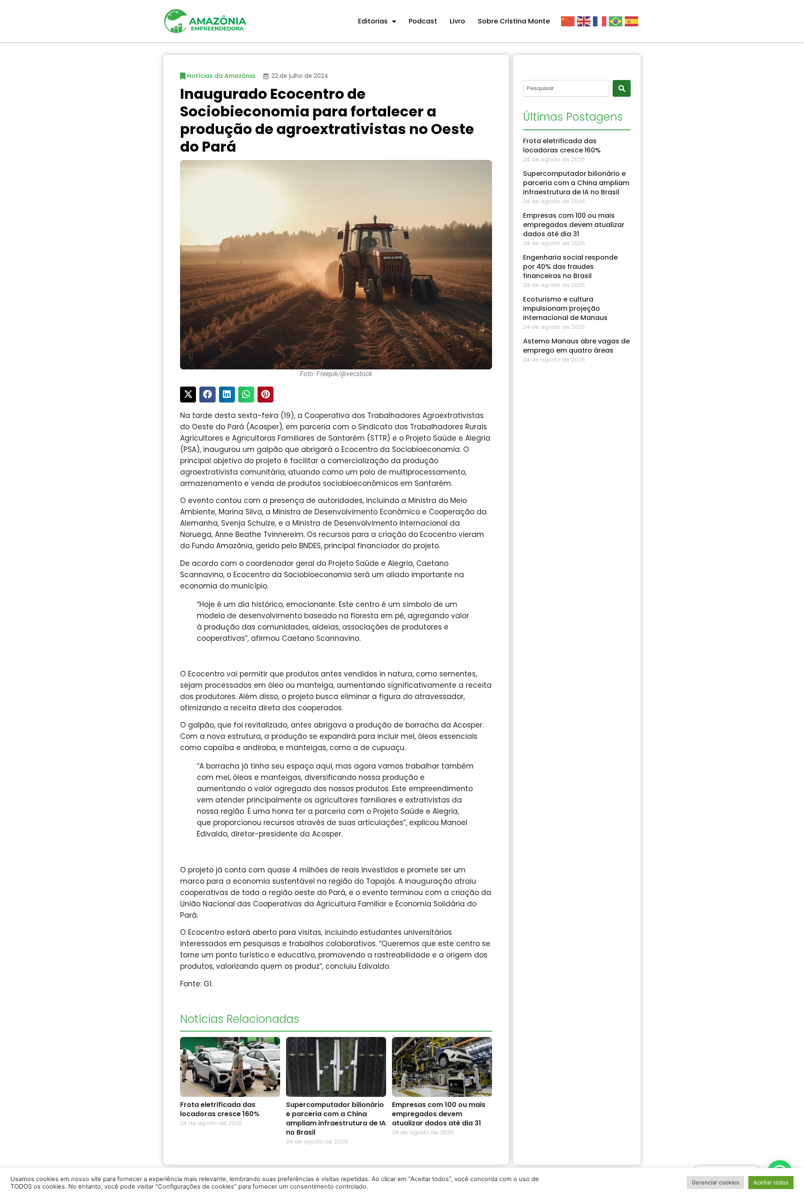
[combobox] (566, 88)
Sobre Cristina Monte (514, 21)
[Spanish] (633, 21)
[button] (188, 394)
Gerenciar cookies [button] (715, 1182)
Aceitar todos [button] (771, 1182)
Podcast (423, 21)
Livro (457, 21)
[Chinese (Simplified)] (569, 21)
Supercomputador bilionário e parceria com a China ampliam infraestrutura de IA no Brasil (336, 1118)
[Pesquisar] (622, 88)
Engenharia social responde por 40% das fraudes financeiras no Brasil (570, 267)
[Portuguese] (617, 21)
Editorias (373, 21)
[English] (585, 21)
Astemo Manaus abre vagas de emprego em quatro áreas (576, 345)
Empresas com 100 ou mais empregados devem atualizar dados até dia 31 (438, 1114)
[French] (601, 21)
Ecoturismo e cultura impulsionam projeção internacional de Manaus (565, 308)
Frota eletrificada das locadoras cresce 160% (220, 1109)
